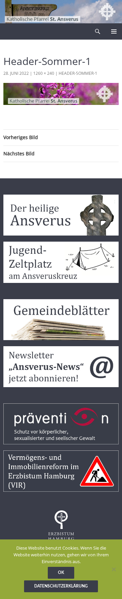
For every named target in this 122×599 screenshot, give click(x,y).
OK (61, 573)
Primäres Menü (114, 31)
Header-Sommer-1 (78, 73)
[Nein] (113, 569)
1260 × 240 (43, 73)
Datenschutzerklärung (61, 586)
